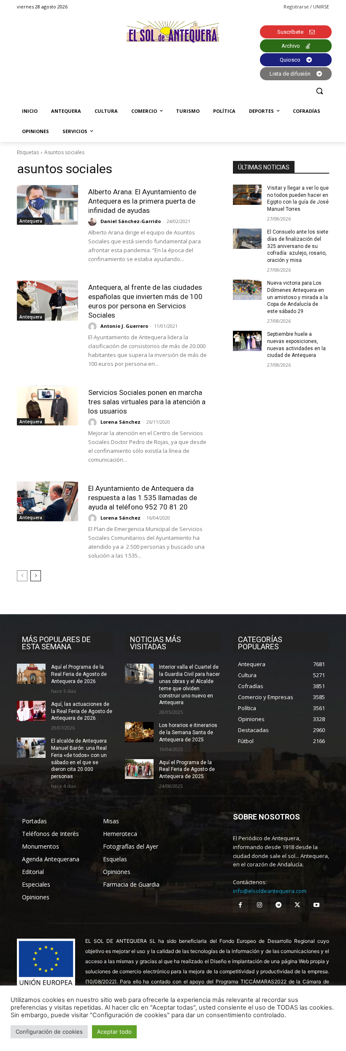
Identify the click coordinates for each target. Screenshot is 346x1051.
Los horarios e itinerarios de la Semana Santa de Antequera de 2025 (188, 732)
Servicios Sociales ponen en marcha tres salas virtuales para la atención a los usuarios (146, 401)
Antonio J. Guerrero (124, 326)
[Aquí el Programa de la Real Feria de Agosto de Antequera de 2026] (31, 674)
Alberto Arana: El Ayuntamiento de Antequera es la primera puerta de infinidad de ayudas (142, 201)
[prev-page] (22, 575)
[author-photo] (93, 222)
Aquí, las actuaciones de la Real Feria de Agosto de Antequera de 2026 (81, 711)
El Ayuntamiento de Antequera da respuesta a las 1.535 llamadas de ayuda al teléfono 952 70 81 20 (142, 497)
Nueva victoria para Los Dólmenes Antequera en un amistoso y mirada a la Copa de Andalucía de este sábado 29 (297, 297)
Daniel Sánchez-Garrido (130, 221)
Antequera (30, 221)
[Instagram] (259, 905)
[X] (297, 905)
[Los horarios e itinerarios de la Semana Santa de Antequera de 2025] (139, 732)
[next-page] (35, 575)
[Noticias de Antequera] (173, 32)
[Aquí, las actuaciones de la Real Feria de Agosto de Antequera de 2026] (31, 711)
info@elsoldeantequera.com (269, 891)
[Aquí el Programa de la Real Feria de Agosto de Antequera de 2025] (139, 769)
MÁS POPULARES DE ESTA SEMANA (56, 643)
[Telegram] (278, 905)
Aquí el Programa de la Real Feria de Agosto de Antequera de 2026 (79, 674)
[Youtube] (316, 905)
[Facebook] (240, 905)
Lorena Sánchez (120, 422)
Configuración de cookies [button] (49, 1031)
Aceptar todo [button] (114, 1031)
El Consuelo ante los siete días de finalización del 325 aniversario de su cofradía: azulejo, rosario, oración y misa (297, 246)
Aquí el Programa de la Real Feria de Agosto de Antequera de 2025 (187, 770)
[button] (319, 91)
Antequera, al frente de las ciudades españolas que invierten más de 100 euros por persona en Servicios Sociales (145, 301)
